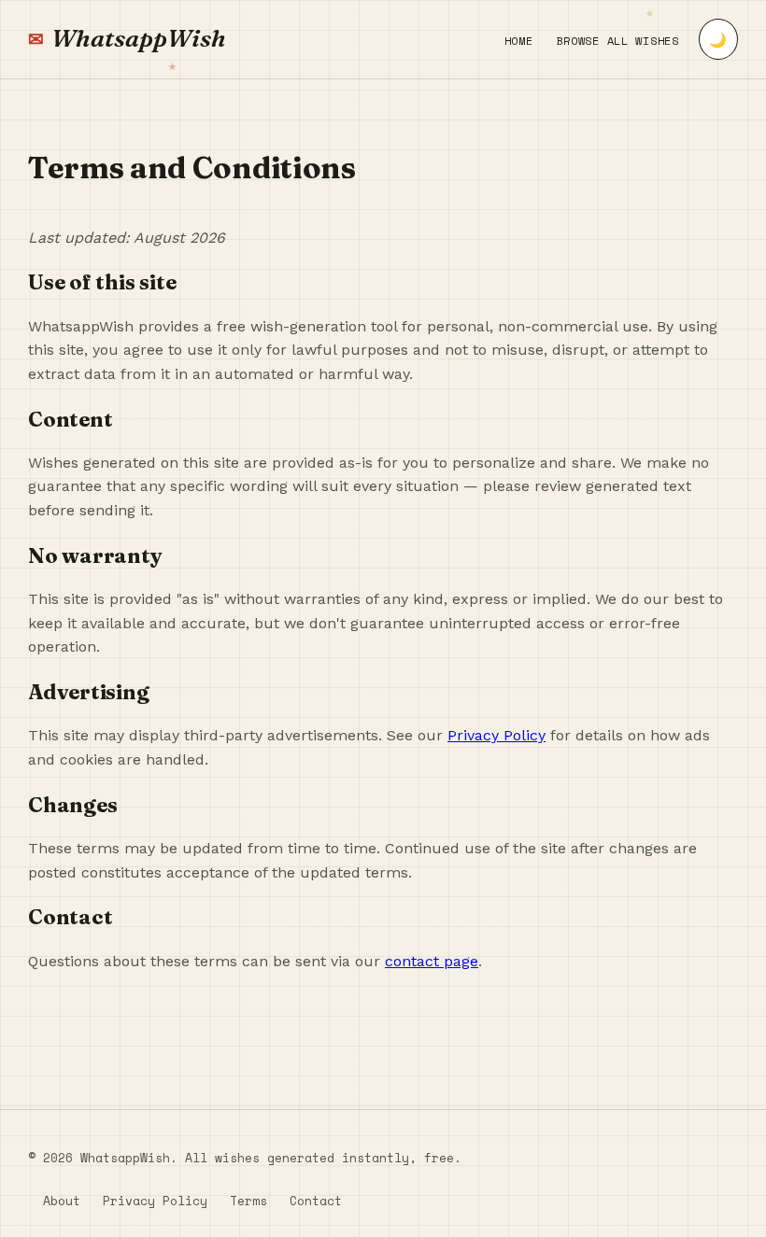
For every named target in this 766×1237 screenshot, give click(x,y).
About (61, 1200)
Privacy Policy (496, 735)
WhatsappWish (138, 38)
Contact (316, 1200)
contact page (431, 961)
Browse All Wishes (618, 41)
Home (518, 41)
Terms (248, 1200)
